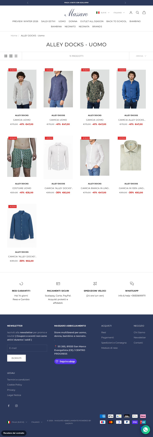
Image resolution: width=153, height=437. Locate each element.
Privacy (11, 389)
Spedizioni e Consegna (114, 342)
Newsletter (140, 337)
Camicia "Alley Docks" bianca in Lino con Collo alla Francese (58, 188)
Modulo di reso (109, 347)
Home (14, 35)
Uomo (62, 21)
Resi (103, 332)
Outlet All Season (91, 21)
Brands (97, 26)
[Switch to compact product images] (16, 56)
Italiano (118, 13)
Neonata (84, 26)
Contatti (138, 342)
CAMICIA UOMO (21, 120)
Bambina (56, 26)
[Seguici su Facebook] (8, 405)
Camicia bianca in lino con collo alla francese (94, 188)
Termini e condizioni (18, 379)
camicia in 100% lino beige (131, 188)
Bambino (135, 21)
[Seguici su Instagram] (16, 405)
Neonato (70, 26)
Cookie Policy (14, 384)
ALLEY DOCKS (22, 115)
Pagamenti (107, 337)
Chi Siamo (139, 332)
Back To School (116, 21)
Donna (73, 21)
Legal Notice (14, 395)
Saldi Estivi (48, 21)
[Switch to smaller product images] (11, 56)
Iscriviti (17, 358)
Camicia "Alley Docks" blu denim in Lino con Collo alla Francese (21, 256)
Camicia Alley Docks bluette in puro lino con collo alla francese (131, 120)
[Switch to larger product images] (5, 56)
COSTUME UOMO (21, 188)
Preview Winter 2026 (25, 21)
